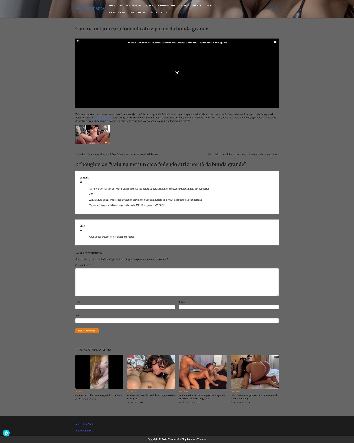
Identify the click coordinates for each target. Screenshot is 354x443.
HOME (112, 5)
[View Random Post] (271, 9)
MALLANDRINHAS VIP (130, 5)
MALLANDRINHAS (90, 9)
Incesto (210, 5)
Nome (78, 302)
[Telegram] (6, 433)
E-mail (182, 302)
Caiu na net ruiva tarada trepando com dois (98, 395)
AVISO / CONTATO (166, 5)
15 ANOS (149, 5)
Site (77, 315)
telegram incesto (102, 117)
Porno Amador (117, 12)
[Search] (276, 9)
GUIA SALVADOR (159, 12)
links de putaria (83, 430)
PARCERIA (184, 5)
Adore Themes (198, 439)
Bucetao (197, 5)
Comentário (82, 265)
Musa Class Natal (84, 424)
